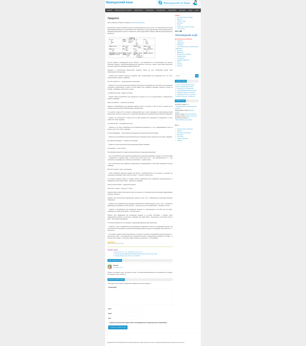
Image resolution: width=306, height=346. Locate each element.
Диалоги (179, 19)
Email (110, 313)
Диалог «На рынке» (191, 116)
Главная (109, 10)
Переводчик (172, 10)
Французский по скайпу (123, 10)
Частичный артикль (190, 114)
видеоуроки (180, 43)
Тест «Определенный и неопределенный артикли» (186, 106)
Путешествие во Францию (185, 129)
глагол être (180, 136)
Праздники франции (183, 60)
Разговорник (161, 10)
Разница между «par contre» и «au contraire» (127, 256)
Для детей (180, 134)
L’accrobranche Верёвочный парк (186, 90)
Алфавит (179, 131)
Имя (110, 309)
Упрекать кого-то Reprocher (185, 88)
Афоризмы (180, 52)
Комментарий (112, 287)
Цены (190, 10)
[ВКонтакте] (176, 30)
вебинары (180, 44)
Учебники (180, 41)
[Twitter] (177, 30)
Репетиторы (138, 10)
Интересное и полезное (184, 54)
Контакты (182, 10)
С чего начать (181, 29)
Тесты (179, 25)
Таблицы (179, 140)
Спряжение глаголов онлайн (185, 27)
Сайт (109, 318)
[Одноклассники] (179, 30)
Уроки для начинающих (184, 133)
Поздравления (181, 56)
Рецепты (179, 64)
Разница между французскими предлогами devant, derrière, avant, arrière (136, 254)
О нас (197, 10)
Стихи (178, 62)
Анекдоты (180, 50)
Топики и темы (181, 21)
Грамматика (150, 10)
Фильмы (179, 65)
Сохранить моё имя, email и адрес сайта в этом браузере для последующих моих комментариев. (138, 322)
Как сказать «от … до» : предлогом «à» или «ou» (129, 252)
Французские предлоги (138, 22)
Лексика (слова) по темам (185, 17)
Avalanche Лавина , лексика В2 (186, 92)
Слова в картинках (182, 138)
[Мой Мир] (181, 30)
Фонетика (180, 23)
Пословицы (180, 58)
